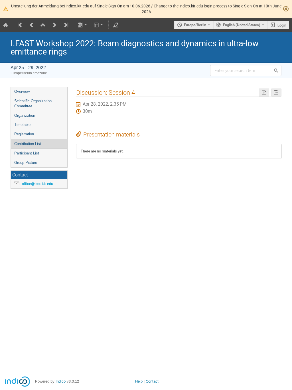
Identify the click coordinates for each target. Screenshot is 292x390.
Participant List (26, 153)
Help (139, 381)
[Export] (82, 25)
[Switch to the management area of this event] (115, 25)
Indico (61, 381)
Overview (22, 91)
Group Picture (25, 162)
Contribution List (27, 144)
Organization (24, 115)
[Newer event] (54, 25)
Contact (152, 381)
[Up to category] (43, 25)
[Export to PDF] (264, 93)
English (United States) (241, 24)
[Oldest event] (20, 25)
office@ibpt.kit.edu (37, 183)
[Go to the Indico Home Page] (5, 25)
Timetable (22, 124)
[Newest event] (65, 25)
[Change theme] (99, 25)
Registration (24, 134)
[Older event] (31, 25)
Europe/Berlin (195, 24)
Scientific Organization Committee (33, 103)
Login (281, 25)
